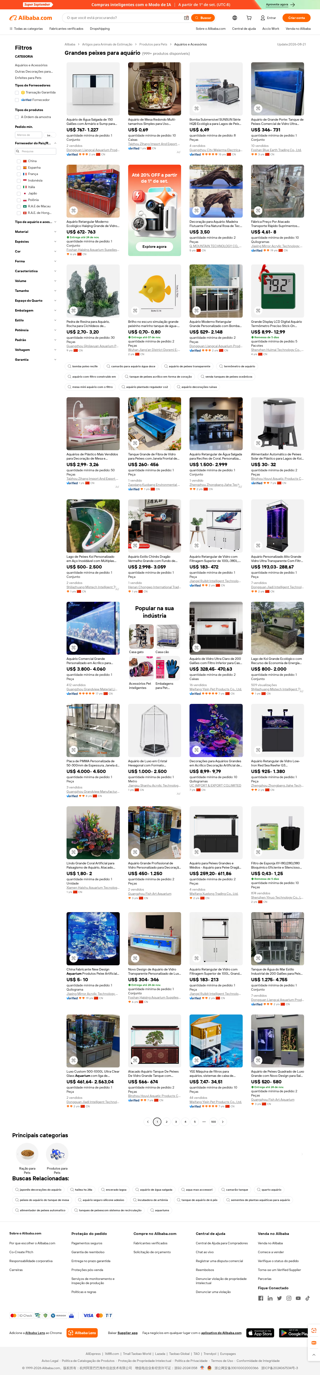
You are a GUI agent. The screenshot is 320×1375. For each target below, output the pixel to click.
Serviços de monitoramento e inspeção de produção (93, 1281)
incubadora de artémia (153, 1200)
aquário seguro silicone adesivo (103, 1200)
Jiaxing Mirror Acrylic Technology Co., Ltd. (277, 246)
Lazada (160, 1354)
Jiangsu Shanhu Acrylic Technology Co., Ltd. (154, 785)
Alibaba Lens (35, 1333)
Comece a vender (271, 1252)
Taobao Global (179, 1354)
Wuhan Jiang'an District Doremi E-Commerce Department (154, 350)
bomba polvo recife (85, 366)
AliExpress (93, 1354)
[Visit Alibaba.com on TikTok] (307, 1298)
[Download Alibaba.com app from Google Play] (295, 1333)
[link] (314, 1330)
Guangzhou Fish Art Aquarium (149, 894)
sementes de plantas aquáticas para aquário (260, 1200)
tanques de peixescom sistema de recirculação (110, 1210)
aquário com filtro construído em (94, 376)
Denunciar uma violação (213, 1292)
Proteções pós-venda (87, 1270)
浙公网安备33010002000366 (236, 1368)
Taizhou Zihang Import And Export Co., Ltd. (154, 144)
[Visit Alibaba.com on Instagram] (289, 1298)
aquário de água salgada (156, 1189)
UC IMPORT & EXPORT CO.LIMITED (215, 785)
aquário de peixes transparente (189, 366)
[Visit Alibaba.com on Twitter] (279, 1298)
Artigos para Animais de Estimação (107, 44)
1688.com (112, 1354)
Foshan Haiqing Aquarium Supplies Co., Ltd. (93, 250)
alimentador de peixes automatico (42, 1210)
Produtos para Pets (153, 44)
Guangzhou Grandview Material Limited (93, 689)
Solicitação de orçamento (152, 1252)
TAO (196, 1354)
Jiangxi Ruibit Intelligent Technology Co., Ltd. (216, 581)
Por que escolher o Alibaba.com (32, 1243)
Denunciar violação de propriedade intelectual (221, 1281)
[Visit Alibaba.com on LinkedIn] (270, 1298)
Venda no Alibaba (270, 1243)
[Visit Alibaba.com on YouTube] (298, 1298)
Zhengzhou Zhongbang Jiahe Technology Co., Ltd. (216, 485)
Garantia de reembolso (87, 1252)
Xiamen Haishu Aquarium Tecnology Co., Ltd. (93, 887)
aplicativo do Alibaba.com (221, 1333)
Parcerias (265, 1279)
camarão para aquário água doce (133, 366)
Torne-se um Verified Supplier (279, 1270)
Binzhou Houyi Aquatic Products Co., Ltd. (277, 478)
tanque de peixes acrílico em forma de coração (161, 376)
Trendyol (210, 1354)
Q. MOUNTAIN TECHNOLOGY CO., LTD (216, 246)
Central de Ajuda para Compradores (222, 1243)
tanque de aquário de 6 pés (199, 1200)
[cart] (249, 18)
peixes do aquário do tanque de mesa (44, 1200)
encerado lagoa (116, 1189)
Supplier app (128, 1333)
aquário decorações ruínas (199, 387)
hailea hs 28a (83, 1189)
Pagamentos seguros (86, 1243)
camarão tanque (237, 1189)
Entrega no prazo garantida (90, 1261)
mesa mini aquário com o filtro (92, 387)
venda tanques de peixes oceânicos (228, 376)
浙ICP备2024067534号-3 (279, 1368)
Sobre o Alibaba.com (25, 1233)
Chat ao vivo (205, 1252)
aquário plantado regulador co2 (147, 387)
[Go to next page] (223, 1122)
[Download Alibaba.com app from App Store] (260, 1333)
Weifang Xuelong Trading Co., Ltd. (214, 894)
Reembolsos (205, 1270)
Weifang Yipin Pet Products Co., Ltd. (216, 689)
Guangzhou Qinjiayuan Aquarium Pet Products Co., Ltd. (93, 346)
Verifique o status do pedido (278, 1261)
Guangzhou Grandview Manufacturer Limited (93, 791)
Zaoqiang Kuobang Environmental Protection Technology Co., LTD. (154, 485)
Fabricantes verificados (150, 1243)
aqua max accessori (199, 1189)
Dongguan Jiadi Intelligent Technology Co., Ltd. (277, 587)
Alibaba (70, 44)
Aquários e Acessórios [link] (190, 44)
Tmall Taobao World (137, 1354)
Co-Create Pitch (21, 1252)
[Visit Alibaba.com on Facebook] (261, 1298)
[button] (186, 18)
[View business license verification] (202, 1368)
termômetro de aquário (239, 366)
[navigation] (35, 583)
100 (213, 1121)
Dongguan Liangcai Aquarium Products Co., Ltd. (93, 150)
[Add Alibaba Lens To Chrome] (82, 1333)
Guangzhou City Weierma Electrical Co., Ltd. (216, 150)
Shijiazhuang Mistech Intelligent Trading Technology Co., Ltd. (93, 587)
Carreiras (16, 1270)
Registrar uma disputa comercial (219, 1261)
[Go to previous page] (148, 1122)
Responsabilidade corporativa (30, 1261)
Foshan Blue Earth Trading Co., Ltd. (276, 150)
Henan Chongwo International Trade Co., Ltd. (154, 587)
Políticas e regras (83, 1292)
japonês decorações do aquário (40, 1189)
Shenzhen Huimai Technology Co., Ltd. (277, 350)
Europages (228, 1354)
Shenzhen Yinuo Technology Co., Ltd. (277, 897)
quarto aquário (271, 1189)
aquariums (162, 1210)
